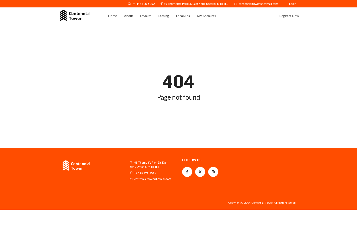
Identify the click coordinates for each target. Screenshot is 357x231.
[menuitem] (112, 15)
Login (292, 3)
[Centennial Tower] (75, 15)
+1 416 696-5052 (143, 3)
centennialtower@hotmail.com (258, 3)
